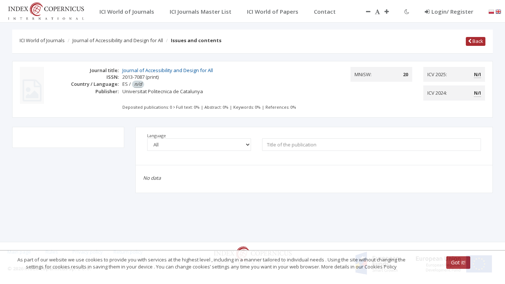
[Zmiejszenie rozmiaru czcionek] (364, 11)
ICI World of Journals (42, 40)
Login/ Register (452, 11)
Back (477, 41)
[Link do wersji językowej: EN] (498, 11)
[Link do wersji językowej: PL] (491, 11)
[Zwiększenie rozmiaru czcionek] (390, 11)
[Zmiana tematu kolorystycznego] (407, 11)
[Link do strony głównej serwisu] (46, 10)
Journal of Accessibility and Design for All (117, 40)
